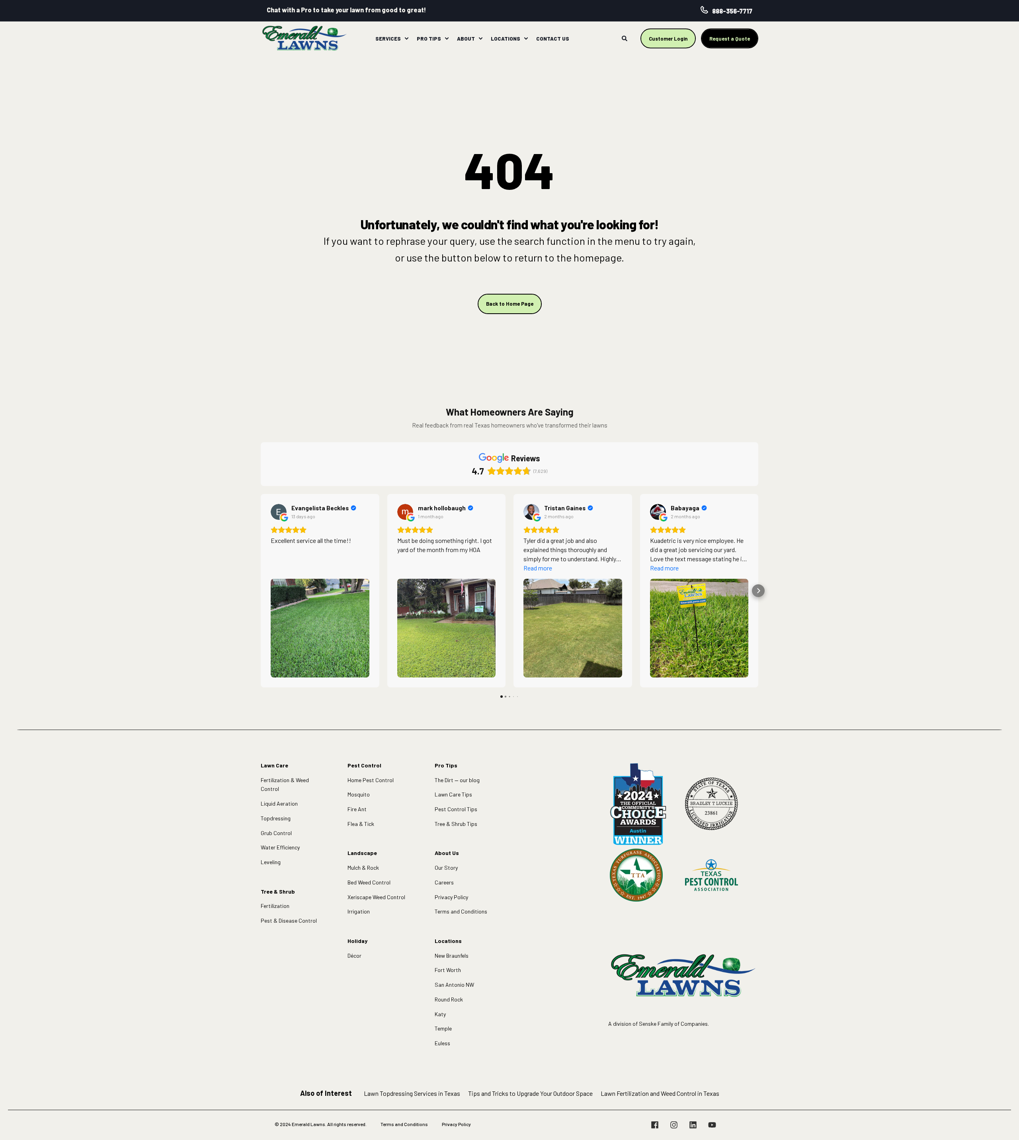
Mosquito (358, 794)
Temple (443, 1028)
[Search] (625, 37)
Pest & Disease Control (289, 920)
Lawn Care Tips (453, 794)
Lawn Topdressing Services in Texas (412, 1093)
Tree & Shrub (278, 891)
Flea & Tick (360, 823)
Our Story (446, 867)
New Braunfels (452, 955)
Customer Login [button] (668, 38)
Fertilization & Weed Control (285, 785)
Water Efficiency (280, 847)
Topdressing (276, 818)
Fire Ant (357, 809)
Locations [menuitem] (505, 38)
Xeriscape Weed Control (376, 897)
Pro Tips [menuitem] (429, 38)
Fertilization (275, 905)
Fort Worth (448, 969)
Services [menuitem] (388, 38)
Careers (444, 882)
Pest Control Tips (456, 809)
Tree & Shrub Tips (456, 823)
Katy (440, 1014)
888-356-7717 (732, 11)
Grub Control (276, 833)
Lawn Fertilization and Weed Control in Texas (660, 1093)
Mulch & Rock (363, 867)
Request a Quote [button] (729, 38)
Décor (354, 955)
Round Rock (449, 999)
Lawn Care (274, 765)
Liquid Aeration (279, 803)
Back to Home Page (509, 304)
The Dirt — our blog (457, 780)
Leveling (271, 862)
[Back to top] (1003, 1124)
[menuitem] (406, 38)
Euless (442, 1043)
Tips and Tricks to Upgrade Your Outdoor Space (530, 1093)
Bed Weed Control (368, 882)
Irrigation (358, 911)
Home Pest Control (370, 780)
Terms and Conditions (461, 911)
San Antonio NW (454, 984)
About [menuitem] (466, 38)
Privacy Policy (451, 897)
